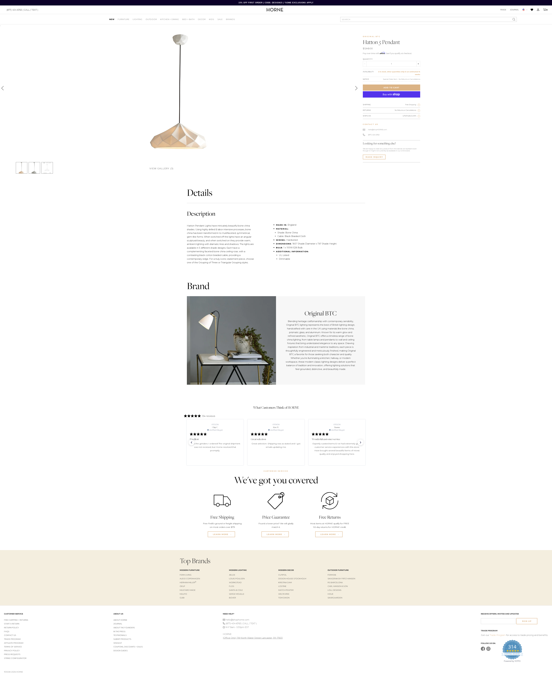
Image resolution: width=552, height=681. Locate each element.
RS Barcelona (335, 582)
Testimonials (120, 635)
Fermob (332, 575)
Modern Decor (286, 570)
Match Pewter (286, 590)
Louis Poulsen (237, 578)
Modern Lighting (238, 570)
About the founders (124, 628)
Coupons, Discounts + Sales (128, 647)
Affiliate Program (13, 643)
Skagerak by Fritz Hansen (341, 578)
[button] (191, 442)
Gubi (182, 598)
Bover (232, 598)
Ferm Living (185, 575)
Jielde (232, 575)
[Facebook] (483, 650)
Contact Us (10, 635)
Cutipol (282, 575)
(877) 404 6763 (373, 135)
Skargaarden (335, 598)
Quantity (368, 59)
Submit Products (122, 639)
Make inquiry (374, 157)
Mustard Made (187, 590)
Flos (231, 586)
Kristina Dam (285, 582)
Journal (514, 9)
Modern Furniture (190, 570)
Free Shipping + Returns (16, 620)
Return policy (11, 628)
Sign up (527, 621)
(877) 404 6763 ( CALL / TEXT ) (22, 9)
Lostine (282, 586)
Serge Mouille (236, 594)
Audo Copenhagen (190, 578)
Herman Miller (188, 582)
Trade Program (12, 639)
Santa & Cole (236, 590)
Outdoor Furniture (338, 570)
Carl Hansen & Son (338, 586)
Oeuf (182, 586)
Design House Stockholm (292, 578)
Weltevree (283, 594)
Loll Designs (334, 590)
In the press (119, 631)
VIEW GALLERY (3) (162, 168)
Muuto (183, 594)
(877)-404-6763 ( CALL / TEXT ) (241, 623)
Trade (503, 9)
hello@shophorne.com (237, 619)
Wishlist (117, 643)
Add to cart (391, 88)
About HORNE (120, 620)
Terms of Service (13, 647)
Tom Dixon (284, 598)
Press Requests (12, 654)
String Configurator (15, 658)
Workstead (235, 582)
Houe (330, 594)
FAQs (6, 631)
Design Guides (120, 651)
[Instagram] (488, 650)
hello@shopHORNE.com (377, 130)
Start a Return (11, 624)
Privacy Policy (12, 651)
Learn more (221, 534)
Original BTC (371, 36)
